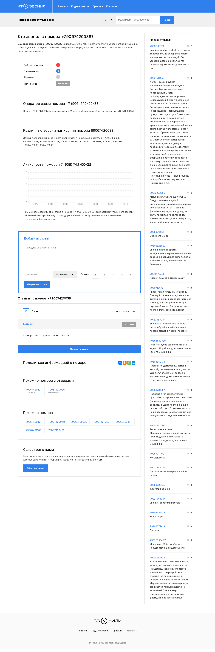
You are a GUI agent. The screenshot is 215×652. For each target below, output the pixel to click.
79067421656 (101, 421)
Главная (63, 6)
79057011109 (157, 453)
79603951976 (157, 512)
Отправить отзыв (37, 284)
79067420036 (56, 391)
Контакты (112, 6)
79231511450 (157, 78)
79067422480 (56, 430)
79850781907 (157, 390)
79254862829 (158, 340)
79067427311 (123, 421)
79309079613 (157, 526)
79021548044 (157, 467)
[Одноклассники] (125, 363)
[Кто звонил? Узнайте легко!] (35, 6)
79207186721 (157, 287)
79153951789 (157, 425)
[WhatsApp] (129, 363)
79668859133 (157, 361)
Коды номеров (80, 6)
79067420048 (56, 421)
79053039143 (157, 485)
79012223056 (157, 192)
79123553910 (157, 319)
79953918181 (157, 232)
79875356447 (158, 540)
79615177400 (157, 274)
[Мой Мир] (133, 363)
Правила (98, 6)
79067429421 (34, 391)
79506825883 (157, 245)
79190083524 (157, 557)
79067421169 (33, 430)
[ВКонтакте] (120, 363)
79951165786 (157, 46)
